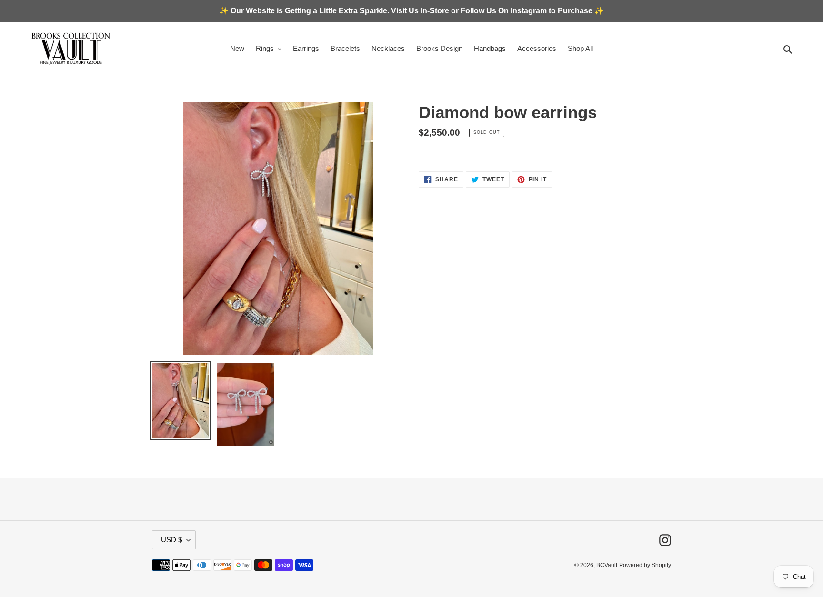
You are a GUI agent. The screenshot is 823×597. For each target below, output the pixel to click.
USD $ (171, 540)
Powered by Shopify (645, 565)
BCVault (606, 565)
